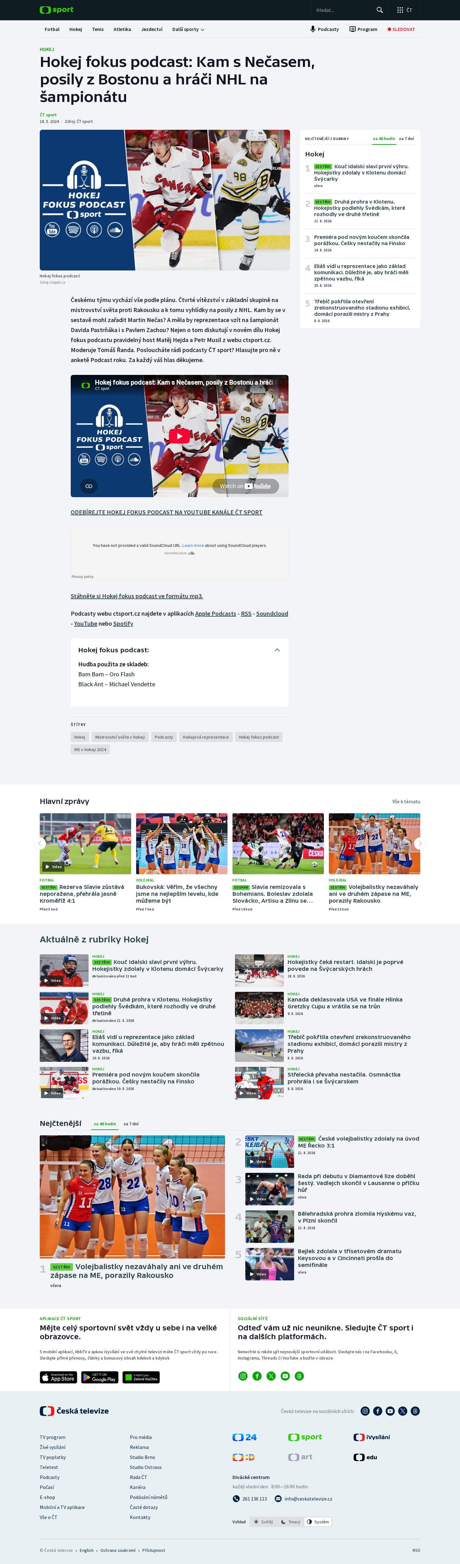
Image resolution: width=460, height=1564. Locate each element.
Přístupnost (153, 1550)
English (86, 1550)
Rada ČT (138, 1477)
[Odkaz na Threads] (299, 1376)
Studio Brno (142, 1457)
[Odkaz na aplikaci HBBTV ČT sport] (141, 1377)
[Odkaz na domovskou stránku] (66, 10)
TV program (52, 1437)
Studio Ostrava (145, 1467)
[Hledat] (380, 10)
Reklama (139, 1447)
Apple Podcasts (215, 613)
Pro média (141, 1437)
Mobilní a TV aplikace (62, 1507)
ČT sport (48, 115)
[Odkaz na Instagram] (243, 1376)
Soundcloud (272, 613)
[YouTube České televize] (390, 1411)
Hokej (47, 49)
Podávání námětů (148, 1497)
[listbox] (290, 1521)
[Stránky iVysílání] (372, 1439)
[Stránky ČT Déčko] (244, 1459)
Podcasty (49, 1477)
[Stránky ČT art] (300, 1459)
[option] (263, 1521)
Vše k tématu (406, 801)
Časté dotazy (144, 1507)
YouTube (85, 623)
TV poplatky (53, 1457)
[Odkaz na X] (271, 1376)
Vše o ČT (49, 1517)
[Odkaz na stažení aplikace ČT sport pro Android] (100, 1377)
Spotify (123, 623)
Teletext (49, 1467)
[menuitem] (52, 29)
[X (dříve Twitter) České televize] (403, 1411)
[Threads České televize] (415, 1411)
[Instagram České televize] (365, 1411)
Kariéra (138, 1487)
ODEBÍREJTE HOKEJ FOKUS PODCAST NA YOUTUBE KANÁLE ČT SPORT (167, 512)
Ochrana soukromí (117, 1550)
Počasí (47, 1487)
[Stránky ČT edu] (365, 1459)
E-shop (47, 1497)
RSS (246, 613)
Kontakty (140, 1517)
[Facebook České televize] (378, 1411)
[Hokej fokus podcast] (165, 200)
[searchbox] (343, 10)
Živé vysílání (52, 1447)
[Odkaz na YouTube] (285, 1376)
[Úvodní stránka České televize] (75, 1411)
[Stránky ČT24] (245, 1439)
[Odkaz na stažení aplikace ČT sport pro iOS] (58, 1377)
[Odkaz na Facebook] (257, 1376)
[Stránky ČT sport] (305, 1439)
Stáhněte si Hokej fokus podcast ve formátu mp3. (137, 596)
